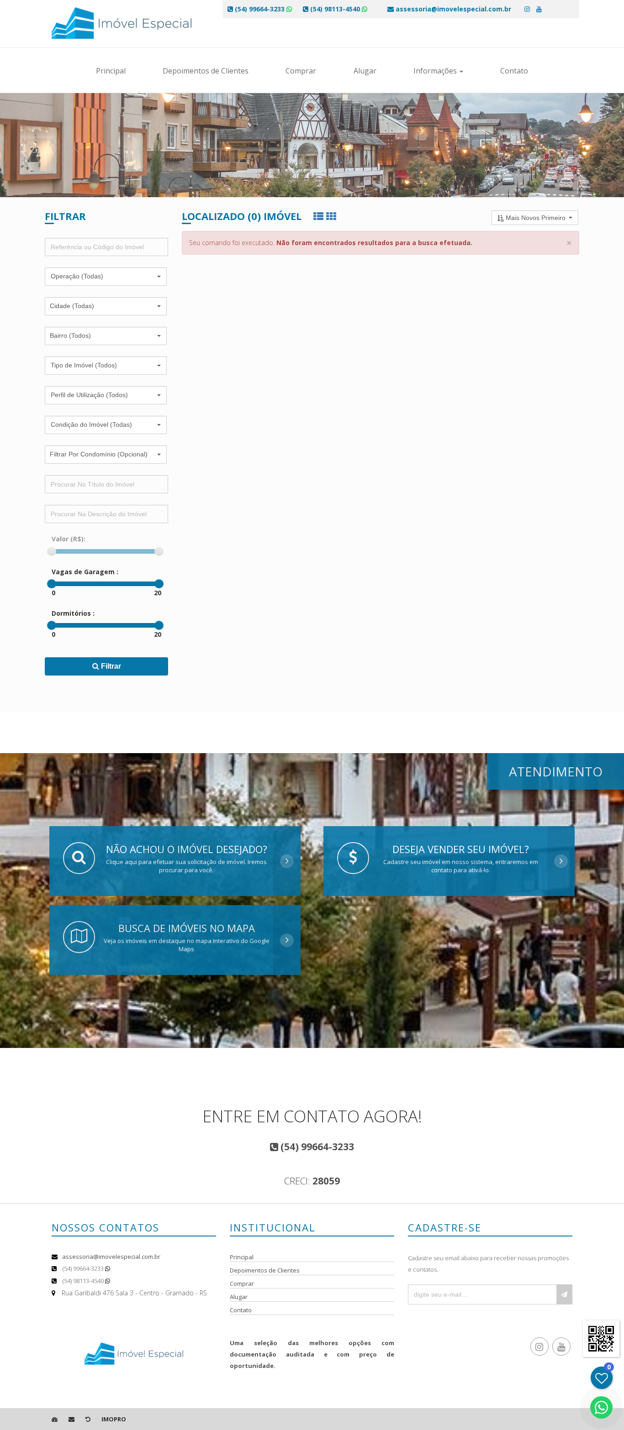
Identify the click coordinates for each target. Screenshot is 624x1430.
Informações (436, 71)
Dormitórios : (73, 613)
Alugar (365, 71)
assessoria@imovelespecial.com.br (111, 1256)
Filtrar (110, 666)
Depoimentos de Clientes (206, 71)
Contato (514, 71)
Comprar (301, 71)
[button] (106, 276)
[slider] (51, 551)
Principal (111, 71)
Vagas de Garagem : (85, 571)
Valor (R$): (68, 538)
